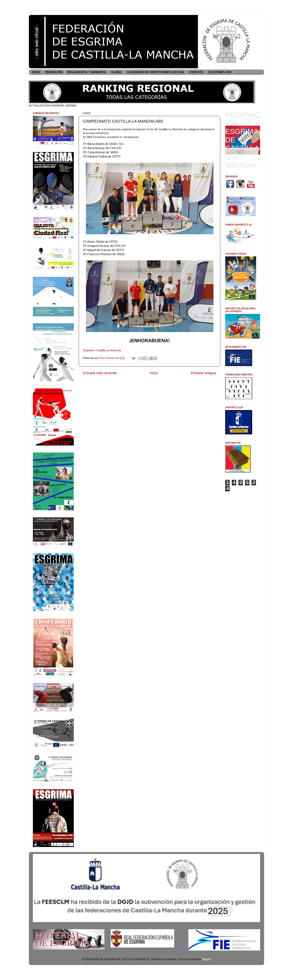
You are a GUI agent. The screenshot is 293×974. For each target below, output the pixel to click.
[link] (102, 350)
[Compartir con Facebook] (152, 358)
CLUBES (116, 72)
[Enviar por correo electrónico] (140, 358)
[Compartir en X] (148, 358)
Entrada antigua (203, 373)
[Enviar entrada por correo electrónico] (133, 358)
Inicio (154, 373)
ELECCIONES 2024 (220, 72)
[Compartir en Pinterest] (155, 358)
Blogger (206, 959)
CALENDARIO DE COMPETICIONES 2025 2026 (155, 72)
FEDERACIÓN (53, 72)
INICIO (36, 72)
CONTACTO (196, 72)
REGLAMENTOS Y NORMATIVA (86, 72)
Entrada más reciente (100, 373)
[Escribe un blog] (144, 358)
